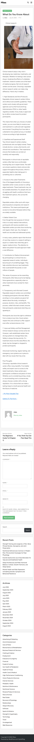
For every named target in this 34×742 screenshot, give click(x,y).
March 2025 (6, 606)
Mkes (3, 2)
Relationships (7, 703)
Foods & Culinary (8, 664)
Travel (4, 719)
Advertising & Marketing (10, 639)
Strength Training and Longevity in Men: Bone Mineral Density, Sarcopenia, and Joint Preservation (17, 546)
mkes (5, 18)
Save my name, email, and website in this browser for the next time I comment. (16, 511)
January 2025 (7, 612)
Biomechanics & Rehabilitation (12, 647)
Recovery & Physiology (10, 700)
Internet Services (8, 681)
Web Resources (7, 725)
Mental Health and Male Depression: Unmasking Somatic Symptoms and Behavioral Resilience (14, 572)
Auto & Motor (7, 645)
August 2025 (7, 592)
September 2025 (8, 590)
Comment (7, 459)
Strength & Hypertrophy (10, 714)
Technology (6, 717)
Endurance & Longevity (10, 658)
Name (5, 482)
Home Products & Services (11, 678)
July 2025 (6, 595)
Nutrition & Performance (10, 686)
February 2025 (7, 609)
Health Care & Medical (10, 672)
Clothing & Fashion (8, 653)
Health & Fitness (7, 10)
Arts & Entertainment (9, 642)
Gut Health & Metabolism (10, 667)
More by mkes (18, 415)
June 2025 (6, 598)
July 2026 (6, 587)
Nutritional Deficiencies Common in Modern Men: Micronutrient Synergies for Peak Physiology (16, 553)
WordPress (12, 739)
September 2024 (8, 623)
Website (5, 499)
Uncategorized (7, 722)
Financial (5, 661)
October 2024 (7, 620)
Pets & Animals (7, 694)
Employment (7, 656)
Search (5, 527)
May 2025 (6, 601)
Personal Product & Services (11, 692)
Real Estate (6, 697)
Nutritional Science (9, 689)
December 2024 (8, 615)
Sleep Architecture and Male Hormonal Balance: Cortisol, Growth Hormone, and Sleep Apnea (15, 565)
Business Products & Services (12, 650)
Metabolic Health (8, 683)
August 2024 (7, 626)
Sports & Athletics (8, 711)
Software (5, 708)
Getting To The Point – (10, 399)
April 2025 (6, 604)
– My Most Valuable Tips (10, 393)
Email (5, 491)
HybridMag (21, 739)
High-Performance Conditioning (13, 675)
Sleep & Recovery (8, 706)
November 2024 (8, 617)
